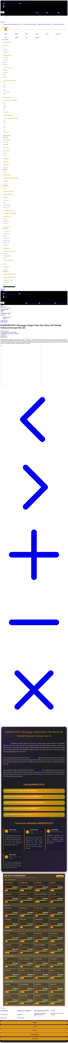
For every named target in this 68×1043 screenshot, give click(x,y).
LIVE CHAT (34, 1039)
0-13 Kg (4, 153)
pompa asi (5, 218)
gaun (4, 87)
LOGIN (36, 303)
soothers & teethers (8, 194)
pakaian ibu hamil (8, 115)
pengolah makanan (8, 210)
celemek (5, 197)
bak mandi (6, 266)
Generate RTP (60, 876)
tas (3, 47)
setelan (4, 89)
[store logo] (16, 22)
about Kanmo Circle (17, 24)
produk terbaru (7, 42)
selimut (5, 172)
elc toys (4, 284)
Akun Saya (3, 289)
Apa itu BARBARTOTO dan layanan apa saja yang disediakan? (21, 790)
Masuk (2, 290)
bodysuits (5, 64)
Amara (47, 33)
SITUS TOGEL (4, 1014)
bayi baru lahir (6, 142)
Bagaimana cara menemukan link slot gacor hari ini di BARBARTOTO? (23, 796)
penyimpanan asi (6, 221)
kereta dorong (6, 139)
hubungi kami (20, 1014)
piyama (4, 62)
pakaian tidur (5, 57)
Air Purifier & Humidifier (8, 260)
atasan (4, 82)
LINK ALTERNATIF (35, 1034)
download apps (14, 3)
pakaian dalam (6, 112)
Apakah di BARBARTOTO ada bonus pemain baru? (18, 814)
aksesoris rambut (6, 51)
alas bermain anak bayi (9, 277)
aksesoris (5, 94)
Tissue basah (5, 253)
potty (4, 263)
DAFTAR (51, 303)
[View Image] (1, 724)
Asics (6, 37)
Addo (6, 33)
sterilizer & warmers (8, 191)
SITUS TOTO (4, 1017)
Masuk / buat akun (7, 317)
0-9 (64, 29)
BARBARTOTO (4, 339)
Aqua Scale (58, 33)
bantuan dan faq (20, 1017)
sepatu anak (5, 72)
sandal (4, 74)
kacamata (5, 49)
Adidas (16, 33)
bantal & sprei (7, 175)
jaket (4, 109)
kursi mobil (6, 150)
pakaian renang (7, 97)
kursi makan (6, 226)
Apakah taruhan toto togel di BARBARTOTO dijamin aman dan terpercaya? (24, 802)
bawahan (4, 85)
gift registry (30, 3)
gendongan (6, 158)
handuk (5, 269)
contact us (62, 24)
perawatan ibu (7, 248)
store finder (48, 24)
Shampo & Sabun (6, 238)
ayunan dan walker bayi (9, 274)
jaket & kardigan (6, 91)
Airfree (26, 33)
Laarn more (16, 333)
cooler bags (5, 223)
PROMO (35, 1022)
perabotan (5, 181)
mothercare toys (6, 282)
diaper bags (6, 164)
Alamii (36, 33)
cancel (2, 310)
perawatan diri (6, 244)
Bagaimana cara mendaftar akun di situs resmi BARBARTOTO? (21, 808)
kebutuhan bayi (7, 55)
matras (5, 184)
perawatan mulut (6, 242)
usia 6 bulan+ (5, 144)
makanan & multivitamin (9, 213)
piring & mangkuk (6, 204)
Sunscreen (5, 235)
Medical (4, 258)
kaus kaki (5, 77)
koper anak (6, 147)
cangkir (4, 202)
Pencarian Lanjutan (5, 309)
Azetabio (37, 37)
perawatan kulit (6, 233)
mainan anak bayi (7, 280)
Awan (26, 37)
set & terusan (5, 59)
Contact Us (60, 13)
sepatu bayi (5, 70)
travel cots (5, 161)
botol (4, 188)
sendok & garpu (6, 207)
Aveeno (16, 37)
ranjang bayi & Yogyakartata (10, 178)
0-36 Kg (4, 155)
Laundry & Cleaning (7, 255)
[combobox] (7, 308)
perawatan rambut (6, 240)
